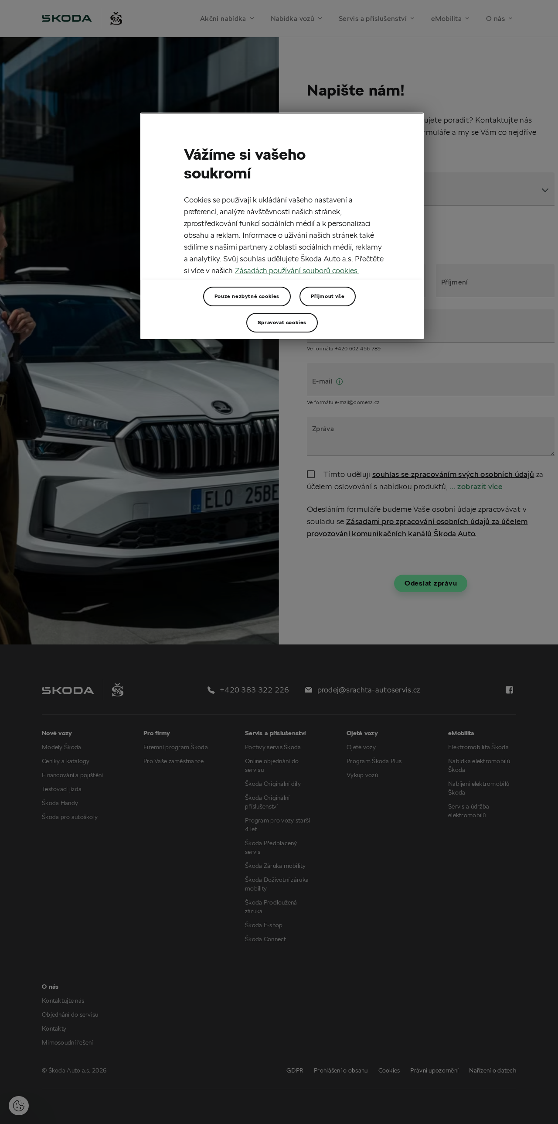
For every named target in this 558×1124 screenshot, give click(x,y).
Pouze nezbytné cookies (246, 296)
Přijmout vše (327, 296)
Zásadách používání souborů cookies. (297, 269)
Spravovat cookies (282, 322)
